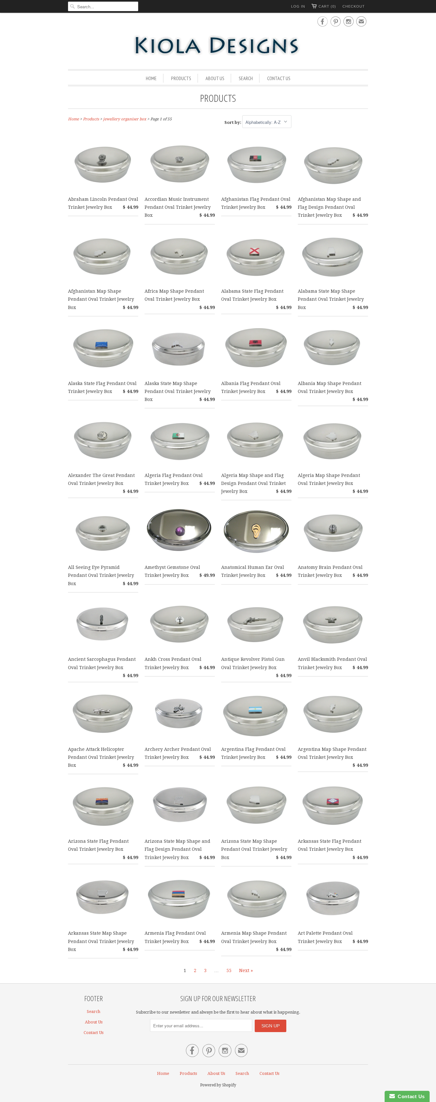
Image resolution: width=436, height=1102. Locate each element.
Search (246, 78)
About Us (215, 78)
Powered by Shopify (218, 1085)
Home (151, 78)
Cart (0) (327, 6)
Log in (298, 6)
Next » (246, 970)
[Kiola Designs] (218, 46)
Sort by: (233, 122)
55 (228, 970)
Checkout (353, 6)
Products (181, 78)
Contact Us (278, 78)
